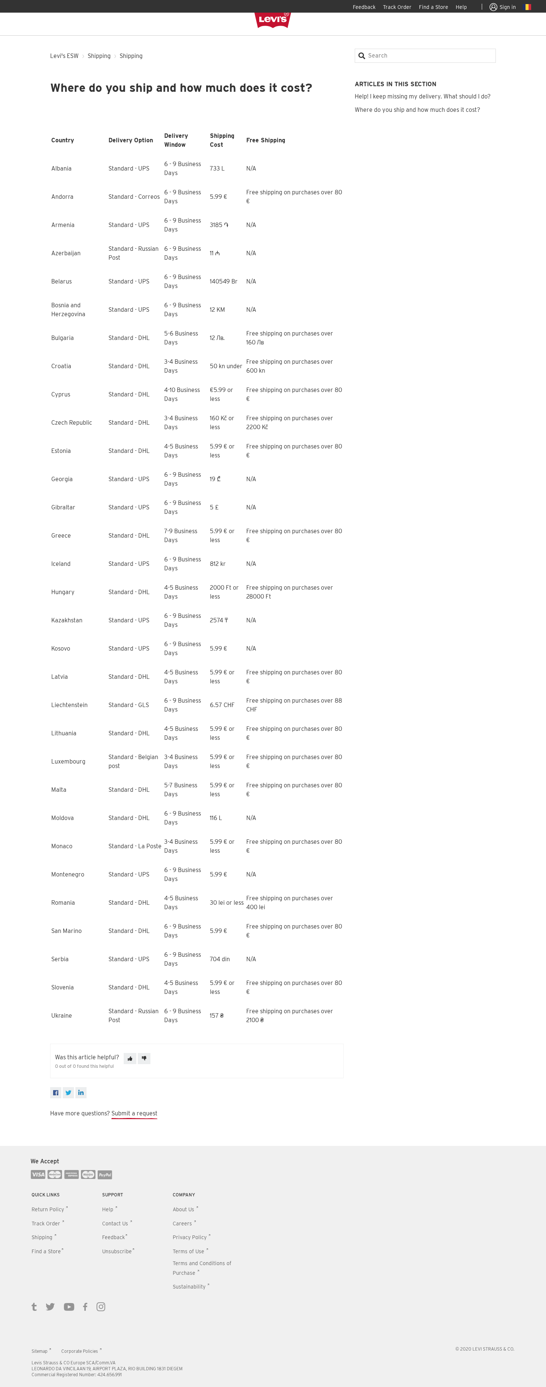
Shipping (99, 55)
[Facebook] (55, 1092)
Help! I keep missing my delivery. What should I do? (423, 96)
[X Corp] (68, 1092)
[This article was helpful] (130, 1058)
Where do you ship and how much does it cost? (417, 109)
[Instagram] (101, 1306)
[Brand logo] (273, 20)
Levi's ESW (64, 55)
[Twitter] (50, 1306)
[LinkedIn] (81, 1092)
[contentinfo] (273, 1266)
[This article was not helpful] (144, 1058)
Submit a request (134, 1113)
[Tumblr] (34, 1306)
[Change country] (527, 8)
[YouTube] (69, 1306)
